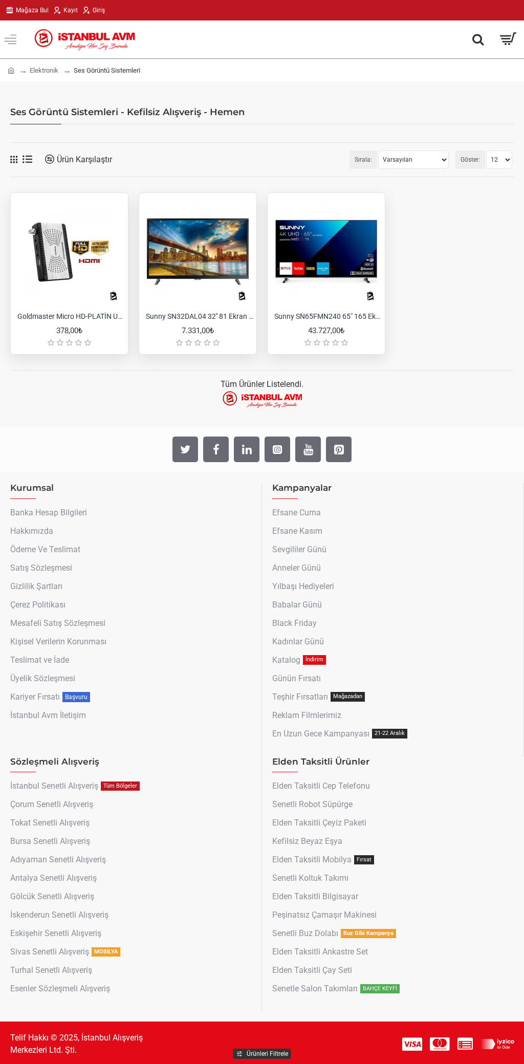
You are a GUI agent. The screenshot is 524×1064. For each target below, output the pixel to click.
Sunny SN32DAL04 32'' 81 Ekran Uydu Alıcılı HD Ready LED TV (200, 316)
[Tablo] (13, 160)
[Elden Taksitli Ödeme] (465, 1044)
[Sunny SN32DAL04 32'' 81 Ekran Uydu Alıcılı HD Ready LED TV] (198, 251)
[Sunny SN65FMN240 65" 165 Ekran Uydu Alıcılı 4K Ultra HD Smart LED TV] (326, 251)
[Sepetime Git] (507, 39)
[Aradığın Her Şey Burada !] (478, 39)
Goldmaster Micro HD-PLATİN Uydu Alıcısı (71, 316)
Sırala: (363, 159)
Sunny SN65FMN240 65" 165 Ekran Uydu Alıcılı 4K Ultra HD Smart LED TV (328, 316)
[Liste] (27, 159)
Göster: (470, 159)
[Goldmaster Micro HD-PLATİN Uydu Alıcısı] (69, 251)
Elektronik (44, 70)
